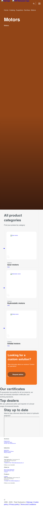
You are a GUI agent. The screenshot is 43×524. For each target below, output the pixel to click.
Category (9, 262)
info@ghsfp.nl (16, 480)
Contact (6, 471)
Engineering (7, 441)
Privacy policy (14, 504)
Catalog (6, 476)
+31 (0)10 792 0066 (8, 480)
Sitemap (29, 502)
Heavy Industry (7, 452)
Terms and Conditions (28, 504)
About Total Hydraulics (9, 469)
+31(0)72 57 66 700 (8, 462)
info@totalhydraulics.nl (18, 462)
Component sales (8, 442)
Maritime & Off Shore (9, 451)
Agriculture (6, 450)
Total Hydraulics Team (9, 470)
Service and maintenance (10, 443)
